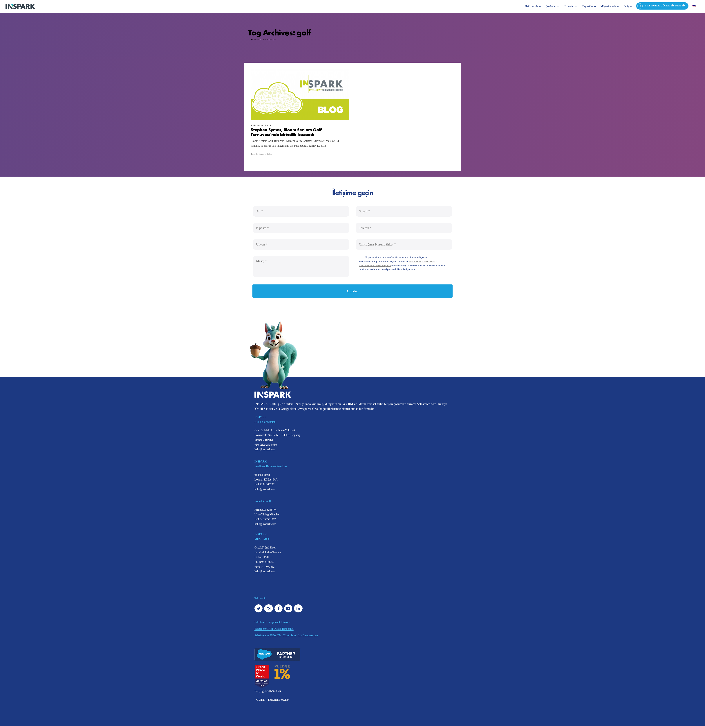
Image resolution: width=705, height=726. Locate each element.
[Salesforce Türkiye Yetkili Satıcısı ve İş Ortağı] (20, 6)
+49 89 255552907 (265, 519)
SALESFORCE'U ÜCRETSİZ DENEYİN (665, 5)
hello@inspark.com (265, 449)
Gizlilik (260, 699)
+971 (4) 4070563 (264, 566)
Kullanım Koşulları (278, 699)
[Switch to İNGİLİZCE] (693, 6)
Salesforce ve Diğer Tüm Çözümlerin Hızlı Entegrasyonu (286, 635)
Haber (269, 154)
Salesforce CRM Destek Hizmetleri (274, 628)
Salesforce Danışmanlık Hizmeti (272, 622)
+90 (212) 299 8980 (265, 444)
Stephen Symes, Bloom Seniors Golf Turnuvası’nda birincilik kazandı (286, 131)
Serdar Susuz (258, 154)
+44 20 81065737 (264, 484)
